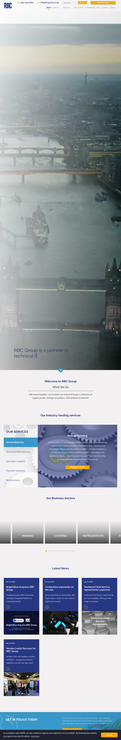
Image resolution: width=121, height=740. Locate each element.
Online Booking (103, 3)
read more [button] (35, 736)
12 (72, 551)
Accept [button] (109, 735)
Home (48, 8)
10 (67, 551)
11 (70, 551)
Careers (112, 8)
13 (74, 551)
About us (55, 8)
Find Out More (77, 467)
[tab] (21, 442)
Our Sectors (79, 8)
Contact (105, 8)
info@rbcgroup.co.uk (49, 2)
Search (83, 3)
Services (67, 8)
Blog (98, 8)
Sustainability (90, 8)
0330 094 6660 (27, 2)
